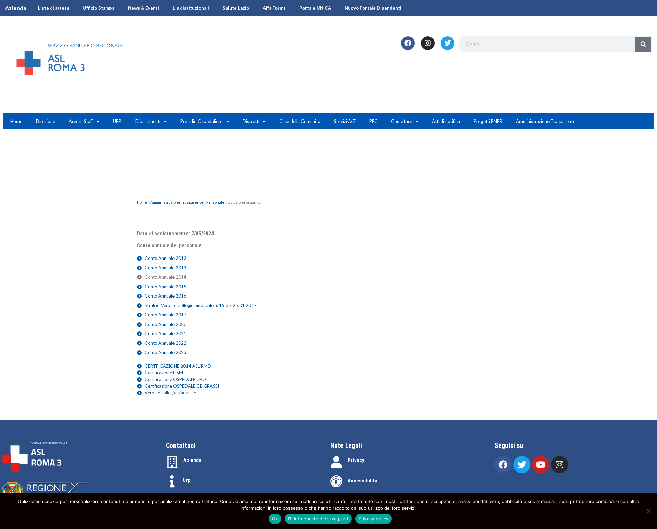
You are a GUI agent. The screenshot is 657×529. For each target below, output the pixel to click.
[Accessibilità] (336, 481)
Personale (215, 202)
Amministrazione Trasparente (545, 121)
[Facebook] (408, 43)
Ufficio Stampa (98, 8)
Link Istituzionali (191, 8)
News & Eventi (143, 8)
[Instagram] (428, 43)
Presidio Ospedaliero (201, 121)
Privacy (356, 460)
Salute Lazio (236, 8)
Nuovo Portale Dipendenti (373, 8)
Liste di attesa (53, 8)
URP (117, 121)
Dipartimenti (147, 121)
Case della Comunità (299, 121)
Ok (275, 518)
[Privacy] (336, 462)
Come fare (401, 121)
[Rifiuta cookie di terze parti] (648, 510)
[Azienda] (172, 462)
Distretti (251, 121)
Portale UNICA (315, 8)
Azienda (192, 460)
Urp (187, 480)
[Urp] (172, 481)
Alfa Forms (274, 8)
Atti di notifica (446, 121)
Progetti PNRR (488, 121)
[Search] (643, 44)
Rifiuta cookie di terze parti (318, 518)
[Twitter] (447, 43)
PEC (373, 121)
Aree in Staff (81, 121)
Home (16, 121)
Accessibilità (362, 481)
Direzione (45, 121)
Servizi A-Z (345, 121)
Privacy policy (374, 518)
